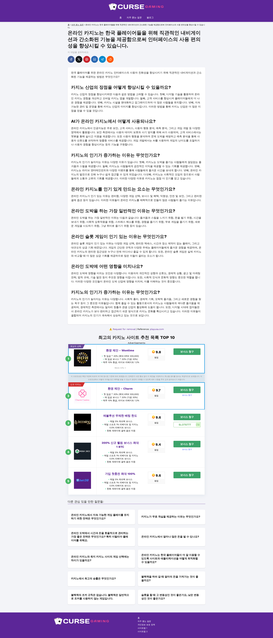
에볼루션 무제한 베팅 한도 (120, 415)
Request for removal (124, 329)
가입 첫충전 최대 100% (120, 473)
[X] (79, 59)
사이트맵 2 (142, 631)
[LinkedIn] (94, 59)
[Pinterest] (86, 59)
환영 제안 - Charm (120, 388)
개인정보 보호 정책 (146, 625)
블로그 (150, 17)
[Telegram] (102, 59)
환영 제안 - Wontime (120, 350)
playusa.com (157, 329)
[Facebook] (71, 59)
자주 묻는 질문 (134, 17)
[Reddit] (110, 59)
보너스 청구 (187, 351)
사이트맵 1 (142, 628)
